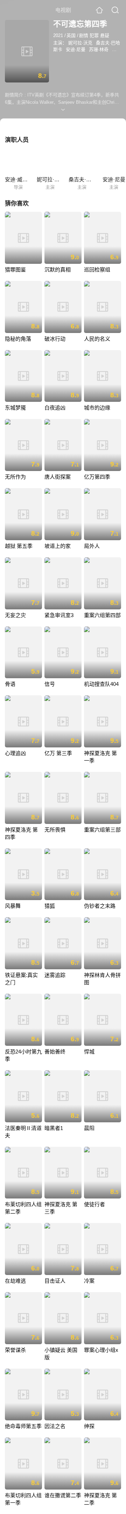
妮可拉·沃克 (80, 42)
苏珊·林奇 (98, 49)
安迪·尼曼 (75, 49)
